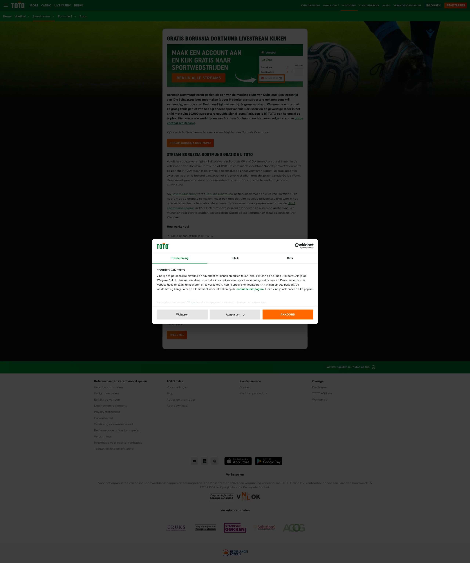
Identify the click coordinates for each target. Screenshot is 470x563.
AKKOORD (288, 314)
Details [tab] (235, 258)
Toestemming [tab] (180, 258)
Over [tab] (290, 258)
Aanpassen (233, 314)
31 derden (194, 302)
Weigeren (182, 314)
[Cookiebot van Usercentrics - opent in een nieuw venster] (297, 246)
